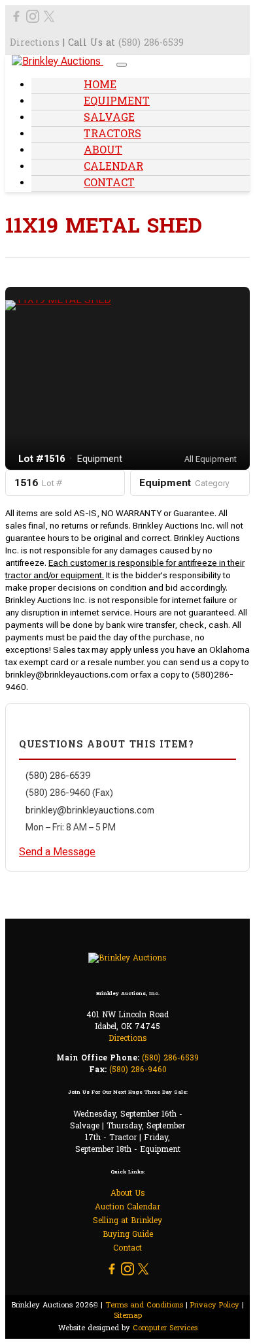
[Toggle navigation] (121, 65)
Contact (109, 183)
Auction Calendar (127, 1207)
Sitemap (128, 1316)
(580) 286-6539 (151, 43)
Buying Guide (128, 1235)
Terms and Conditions (144, 1305)
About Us (127, 1194)
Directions (35, 43)
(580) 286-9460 (138, 1070)
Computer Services (165, 1328)
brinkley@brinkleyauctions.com (90, 810)
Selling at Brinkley (127, 1221)
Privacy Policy (214, 1305)
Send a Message (57, 851)
